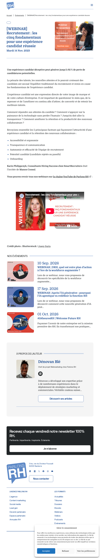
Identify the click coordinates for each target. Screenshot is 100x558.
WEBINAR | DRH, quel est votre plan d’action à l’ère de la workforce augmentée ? (64, 269)
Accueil (9, 15)
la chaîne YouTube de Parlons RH (71, 176)
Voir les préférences (86, 551)
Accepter (46, 551)
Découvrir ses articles (61, 398)
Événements (19, 15)
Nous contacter (41, 478)
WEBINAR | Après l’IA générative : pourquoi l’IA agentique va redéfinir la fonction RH (64, 294)
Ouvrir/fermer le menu (92, 5)
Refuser (65, 551)
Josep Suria (44, 246)
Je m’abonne (50, 448)
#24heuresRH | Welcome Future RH (59, 318)
